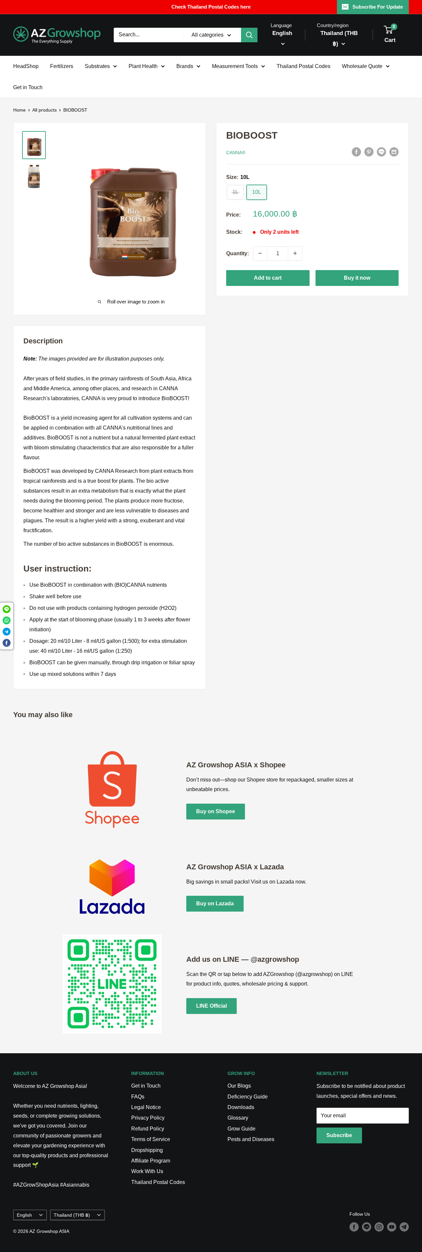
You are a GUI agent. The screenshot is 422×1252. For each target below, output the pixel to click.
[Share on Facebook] (356, 151)
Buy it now (357, 277)
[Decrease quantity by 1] (260, 253)
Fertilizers (61, 66)
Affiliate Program (150, 1161)
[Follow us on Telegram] (404, 1227)
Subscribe (339, 1135)
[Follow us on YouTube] (391, 1227)
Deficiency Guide (247, 1096)
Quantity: (237, 253)
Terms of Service (150, 1139)
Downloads (240, 1107)
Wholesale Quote (362, 66)
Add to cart (268, 277)
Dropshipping (147, 1150)
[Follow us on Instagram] (379, 1227)
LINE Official (211, 1006)
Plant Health (143, 66)
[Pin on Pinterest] (369, 151)
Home (19, 110)
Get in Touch (28, 87)
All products (44, 110)
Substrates (97, 66)
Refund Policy (147, 1128)
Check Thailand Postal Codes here (211, 7)
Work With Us (147, 1171)
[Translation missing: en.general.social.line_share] (381, 151)
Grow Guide (241, 1128)
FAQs (137, 1096)
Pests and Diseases (250, 1139)
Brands (184, 66)
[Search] (249, 35)
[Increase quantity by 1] (295, 253)
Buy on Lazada (215, 903)
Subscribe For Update (377, 7)
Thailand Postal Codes (303, 66)
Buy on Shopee (215, 811)
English (24, 1215)
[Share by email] (394, 151)
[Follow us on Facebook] (354, 1227)
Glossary (237, 1118)
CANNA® (235, 152)
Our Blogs (239, 1086)
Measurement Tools (235, 66)
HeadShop (26, 66)
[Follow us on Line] (366, 1227)
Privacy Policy (148, 1118)
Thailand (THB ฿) (72, 1215)
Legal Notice (146, 1107)
